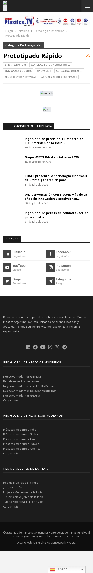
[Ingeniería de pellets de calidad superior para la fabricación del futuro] (12, 218)
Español (61, 569)
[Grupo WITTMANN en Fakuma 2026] (12, 162)
